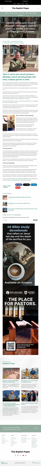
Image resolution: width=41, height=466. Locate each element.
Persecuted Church (13, 443)
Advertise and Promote (5, 441)
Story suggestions (23, 437)
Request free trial (34, 447)
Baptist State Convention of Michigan (15, 98)
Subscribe (33, 437)
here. (30, 180)
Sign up (36, 428)
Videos (12, 445)
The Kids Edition (13, 437)
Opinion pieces (13, 441)
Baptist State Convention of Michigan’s (20, 178)
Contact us (3, 443)
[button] (38, 8)
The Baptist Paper (25, 1)
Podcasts (12, 444)
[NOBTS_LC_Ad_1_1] (20, 320)
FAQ (23, 463)
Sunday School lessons (14, 442)
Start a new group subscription (34, 443)
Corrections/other (23, 441)
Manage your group (34, 444)
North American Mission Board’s (14, 180)
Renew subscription (34, 438)
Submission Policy (24, 442)
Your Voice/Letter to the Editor (25, 438)
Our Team (3, 438)
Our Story (3, 437)
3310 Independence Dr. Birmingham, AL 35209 (4, 463)
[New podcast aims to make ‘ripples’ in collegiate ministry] (5, 204)
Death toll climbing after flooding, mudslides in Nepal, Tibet (19, 197)
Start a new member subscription (34, 441)
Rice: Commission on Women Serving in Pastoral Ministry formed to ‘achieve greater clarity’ (22, 209)
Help (22, 463)
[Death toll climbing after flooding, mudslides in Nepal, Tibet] (5, 197)
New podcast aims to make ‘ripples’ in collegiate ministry (19, 203)
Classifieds (20, 15)
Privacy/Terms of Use (17, 463)
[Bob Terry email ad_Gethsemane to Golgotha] (19, 254)
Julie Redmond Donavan (17, 41)
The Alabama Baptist (8, 1)
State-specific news (13, 438)
